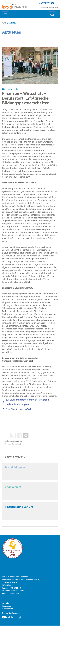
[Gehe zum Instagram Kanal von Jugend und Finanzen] (19, 617)
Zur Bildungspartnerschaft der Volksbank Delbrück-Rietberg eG (28, 402)
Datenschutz (7, 609)
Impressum (6, 606)
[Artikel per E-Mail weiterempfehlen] (25, 435)
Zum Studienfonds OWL (19, 409)
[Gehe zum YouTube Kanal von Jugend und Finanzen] (7, 617)
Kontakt (5, 603)
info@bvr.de (14, 593)
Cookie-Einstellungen (11, 613)
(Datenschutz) (16, 444)
